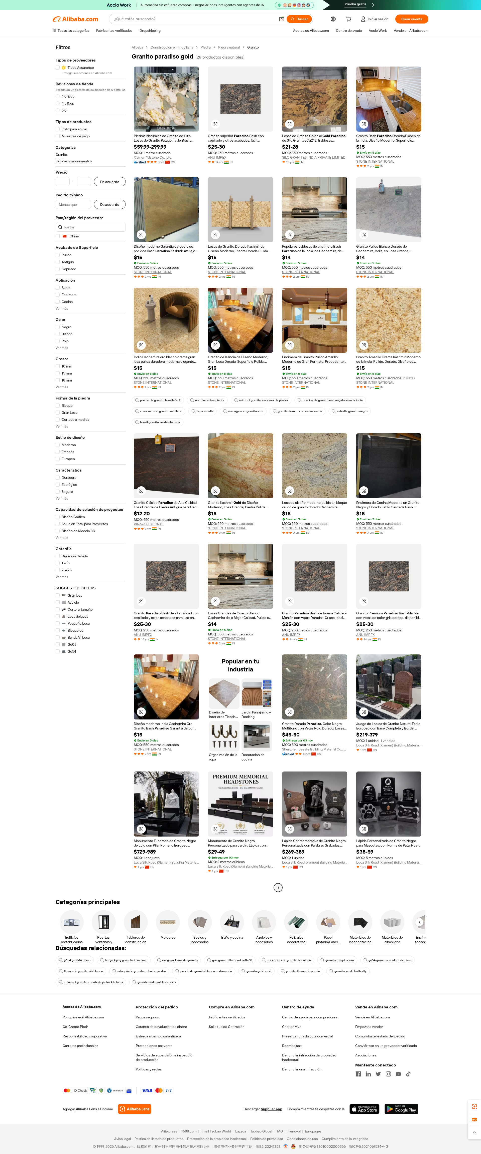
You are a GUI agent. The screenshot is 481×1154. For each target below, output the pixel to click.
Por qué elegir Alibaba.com (83, 1017)
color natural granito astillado (161, 411)
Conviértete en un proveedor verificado (386, 1046)
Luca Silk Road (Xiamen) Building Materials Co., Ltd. (388, 745)
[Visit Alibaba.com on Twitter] (378, 1074)
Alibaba (137, 47)
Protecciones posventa (154, 1046)
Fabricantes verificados (227, 1017)
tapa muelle (205, 411)
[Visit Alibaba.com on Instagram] (388, 1074)
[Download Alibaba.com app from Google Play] (401, 1109)
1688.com (189, 1131)
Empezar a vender (369, 1027)
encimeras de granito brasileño (289, 960)
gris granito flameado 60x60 (232, 960)
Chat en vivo (291, 1027)
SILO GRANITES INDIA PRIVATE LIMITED (313, 157)
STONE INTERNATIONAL (375, 161)
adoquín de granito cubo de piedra (141, 971)
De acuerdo (109, 182)
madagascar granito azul (245, 411)
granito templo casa (339, 960)
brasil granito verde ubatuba (160, 422)
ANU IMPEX (217, 157)
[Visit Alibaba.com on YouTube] (398, 1074)
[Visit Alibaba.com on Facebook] (358, 1074)
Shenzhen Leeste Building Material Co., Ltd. (314, 749)
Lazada (240, 1131)
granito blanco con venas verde (300, 411)
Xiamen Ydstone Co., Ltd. (153, 157)
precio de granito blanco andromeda (206, 971)
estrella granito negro (352, 411)
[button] (282, 19)
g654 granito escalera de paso (390, 960)
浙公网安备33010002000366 (322, 1146)
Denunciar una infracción (301, 1069)
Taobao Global (261, 1131)
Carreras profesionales (80, 1046)
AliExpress (169, 1131)
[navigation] (91, 468)
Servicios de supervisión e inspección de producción (165, 1057)
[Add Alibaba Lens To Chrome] (134, 1109)
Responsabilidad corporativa (85, 1036)
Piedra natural (229, 47)
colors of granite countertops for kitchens (93, 982)
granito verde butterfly (350, 971)
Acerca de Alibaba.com (82, 1007)
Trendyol (294, 1131)
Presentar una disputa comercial (307, 1036)
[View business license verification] (285, 1146)
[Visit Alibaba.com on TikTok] (408, 1074)
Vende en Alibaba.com (372, 1017)
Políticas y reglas (149, 1069)
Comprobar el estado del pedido (380, 1036)
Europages (313, 1131)
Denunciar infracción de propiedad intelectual (309, 1057)
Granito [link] (253, 47)
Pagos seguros (147, 1017)
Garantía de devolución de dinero (161, 1027)
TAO (279, 1131)
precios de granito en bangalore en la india (333, 400)
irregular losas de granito (180, 960)
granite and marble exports (157, 982)
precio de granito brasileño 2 (160, 400)
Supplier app (271, 1109)
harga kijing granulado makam (126, 960)
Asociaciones (365, 1055)
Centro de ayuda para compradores (309, 1017)
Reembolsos (292, 1046)
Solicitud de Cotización (227, 1027)
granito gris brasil (259, 971)
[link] (474, 1106)
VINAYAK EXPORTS (148, 524)
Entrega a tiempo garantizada (158, 1036)
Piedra (206, 47)
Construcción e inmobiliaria (172, 47)
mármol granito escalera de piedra (263, 400)
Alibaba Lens (86, 1109)
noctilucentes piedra (209, 400)
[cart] (349, 20)
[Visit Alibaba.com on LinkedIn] (368, 1074)
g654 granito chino (77, 960)
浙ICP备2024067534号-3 (368, 1146)
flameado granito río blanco (83, 971)
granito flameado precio (303, 971)
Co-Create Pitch (75, 1027)
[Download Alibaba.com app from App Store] (364, 1109)
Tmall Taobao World (216, 1131)
